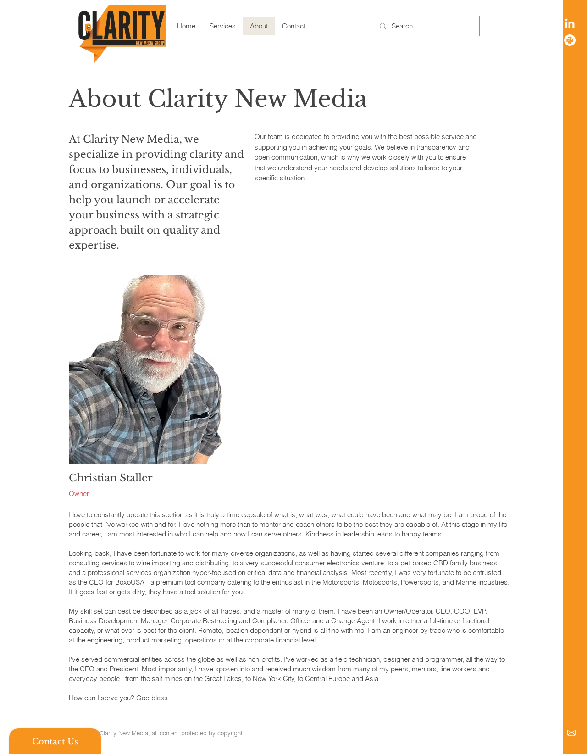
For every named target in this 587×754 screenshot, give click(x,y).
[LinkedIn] (570, 24)
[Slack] (570, 40)
